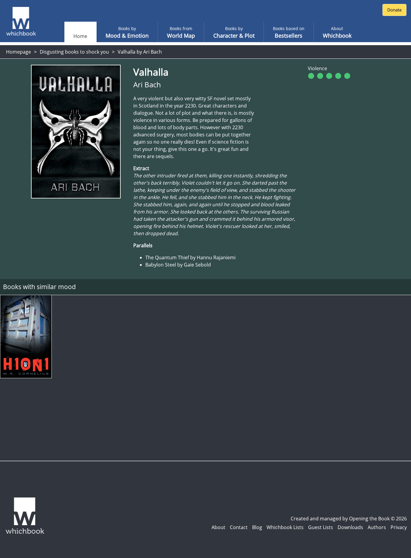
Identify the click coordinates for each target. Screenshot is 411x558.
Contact (239, 527)
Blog (257, 527)
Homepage (18, 51)
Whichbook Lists (285, 527)
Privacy (399, 527)
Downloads (350, 527)
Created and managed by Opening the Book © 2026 (349, 518)
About (218, 527)
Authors (377, 527)
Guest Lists (320, 527)
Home (80, 36)
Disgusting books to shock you (74, 51)
